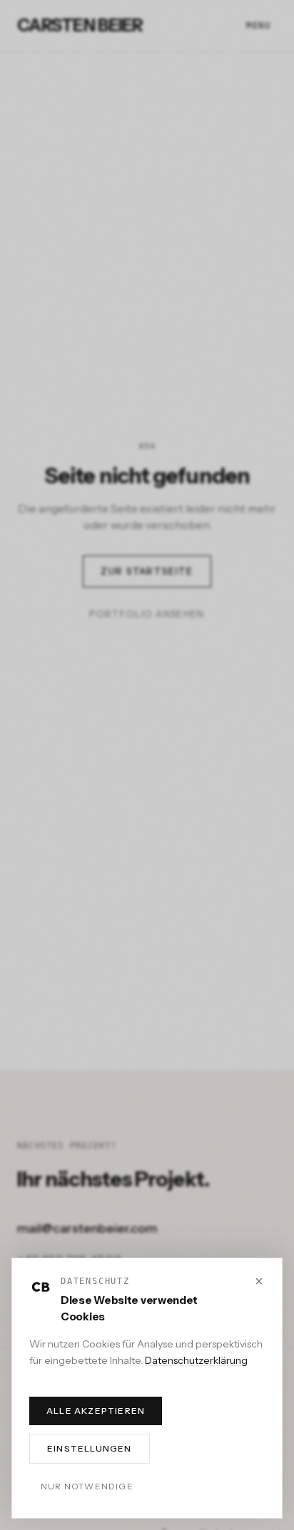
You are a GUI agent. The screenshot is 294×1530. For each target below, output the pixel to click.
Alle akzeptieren (95, 1410)
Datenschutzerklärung (196, 1360)
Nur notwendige (87, 1486)
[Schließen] (259, 1281)
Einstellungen (89, 1448)
